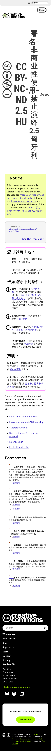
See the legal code (33, 238)
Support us (8, 647)
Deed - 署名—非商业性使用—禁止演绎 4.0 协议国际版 (25, 211)
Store (5, 651)
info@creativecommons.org (16, 687)
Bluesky (7, 694)
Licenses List (16, 441)
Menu (41, 10)
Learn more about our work (23, 416)
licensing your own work (23, 201)
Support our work (18, 427)
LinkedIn (22, 694)
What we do (9, 638)
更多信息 (16, 483)
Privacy (6, 660)
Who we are (8, 634)
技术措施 (28, 344)
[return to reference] (11, 466)
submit (45, 628)
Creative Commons (13, 16)
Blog (4, 643)
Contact (6, 655)
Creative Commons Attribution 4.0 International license (27, 740)
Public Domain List (19, 447)
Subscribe (25, 719)
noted (35, 734)
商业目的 (23, 318)
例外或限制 (15, 369)
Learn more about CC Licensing (26, 422)
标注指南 (16, 504)
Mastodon (14, 694)
